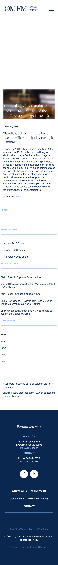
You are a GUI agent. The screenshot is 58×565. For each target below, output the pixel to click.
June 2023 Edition (15, 243)
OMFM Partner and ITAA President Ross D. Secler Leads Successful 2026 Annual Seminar (26, 302)
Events (19, 196)
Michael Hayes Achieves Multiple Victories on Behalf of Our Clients (28, 286)
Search (5, 210)
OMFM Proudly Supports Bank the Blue (21, 277)
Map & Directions (29, 447)
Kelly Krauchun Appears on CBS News (20, 293)
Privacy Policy (16, 547)
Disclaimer (31, 547)
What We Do (38, 491)
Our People (17, 498)
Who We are (19, 491)
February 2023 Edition (17, 256)
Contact (29, 506)
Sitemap (42, 547)
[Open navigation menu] (51, 8)
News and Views (38, 498)
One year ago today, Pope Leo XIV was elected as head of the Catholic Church (26, 312)
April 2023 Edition (15, 250)
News (3, 334)
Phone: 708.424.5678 (29, 458)
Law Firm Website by (21, 529)
